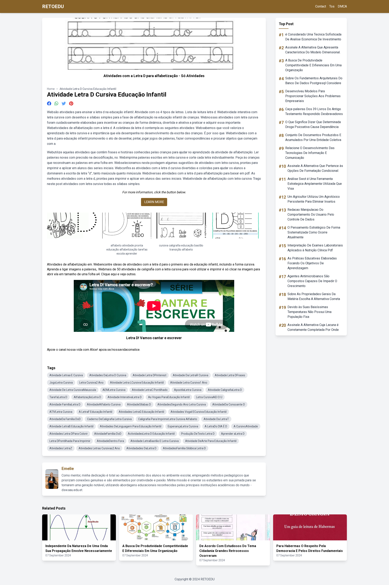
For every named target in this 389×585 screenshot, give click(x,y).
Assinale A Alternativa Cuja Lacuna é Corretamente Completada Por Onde (313, 327)
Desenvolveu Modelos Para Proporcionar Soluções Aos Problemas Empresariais (313, 96)
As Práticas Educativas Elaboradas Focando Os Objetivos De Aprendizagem (312, 263)
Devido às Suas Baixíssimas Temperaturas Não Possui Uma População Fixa (309, 312)
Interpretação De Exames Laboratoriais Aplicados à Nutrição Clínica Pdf (315, 247)
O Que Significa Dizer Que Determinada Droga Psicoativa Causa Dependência (313, 124)
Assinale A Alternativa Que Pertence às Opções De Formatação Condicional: (315, 168)
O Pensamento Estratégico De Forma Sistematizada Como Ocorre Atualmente (313, 232)
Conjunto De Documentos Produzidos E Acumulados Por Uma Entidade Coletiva (313, 137)
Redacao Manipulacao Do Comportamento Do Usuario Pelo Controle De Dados (310, 214)
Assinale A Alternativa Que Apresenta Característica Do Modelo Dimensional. (312, 49)
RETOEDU (53, 6)
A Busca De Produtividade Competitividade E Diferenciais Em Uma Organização (313, 65)
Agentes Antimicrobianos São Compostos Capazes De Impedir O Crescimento (312, 281)
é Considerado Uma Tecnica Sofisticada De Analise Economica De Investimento (313, 36)
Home (51, 88)
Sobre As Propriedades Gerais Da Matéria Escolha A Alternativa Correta (313, 296)
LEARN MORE (154, 202)
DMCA (342, 6)
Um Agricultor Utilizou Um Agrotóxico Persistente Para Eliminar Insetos (313, 199)
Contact (320, 6)
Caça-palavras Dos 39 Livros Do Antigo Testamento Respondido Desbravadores (314, 111)
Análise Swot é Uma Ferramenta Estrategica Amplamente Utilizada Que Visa (314, 183)
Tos (331, 6)
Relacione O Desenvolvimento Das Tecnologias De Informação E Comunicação (309, 153)
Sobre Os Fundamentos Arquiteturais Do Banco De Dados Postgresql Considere (313, 80)
